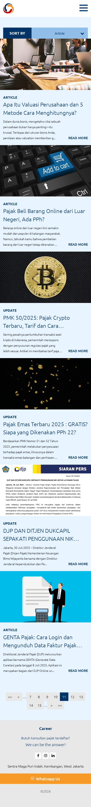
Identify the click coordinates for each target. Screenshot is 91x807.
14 (31, 705)
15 (39, 705)
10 (56, 696)
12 (72, 696)
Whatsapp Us (47, 778)
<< (10, 696)
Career (45, 728)
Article (60, 33)
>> (60, 705)
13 (81, 696)
